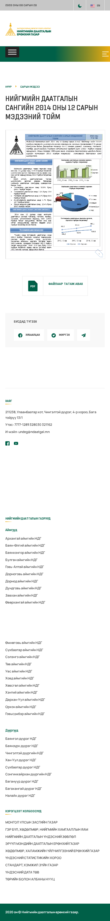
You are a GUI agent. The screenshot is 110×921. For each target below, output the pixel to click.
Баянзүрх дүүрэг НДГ (21, 746)
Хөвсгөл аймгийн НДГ (22, 685)
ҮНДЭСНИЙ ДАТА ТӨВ (22, 872)
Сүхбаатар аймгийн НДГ (24, 650)
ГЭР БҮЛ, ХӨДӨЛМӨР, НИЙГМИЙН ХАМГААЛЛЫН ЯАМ (46, 829)
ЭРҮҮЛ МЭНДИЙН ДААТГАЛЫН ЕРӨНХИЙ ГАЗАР (42, 843)
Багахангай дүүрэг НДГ (23, 788)
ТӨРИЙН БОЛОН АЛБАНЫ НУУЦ (30, 879)
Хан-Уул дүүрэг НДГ (20, 760)
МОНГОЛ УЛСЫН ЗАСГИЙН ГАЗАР (31, 822)
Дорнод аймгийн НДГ (21, 581)
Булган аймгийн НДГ (21, 560)
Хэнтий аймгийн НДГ (21, 692)
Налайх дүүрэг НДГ (20, 795)
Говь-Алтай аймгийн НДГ (24, 566)
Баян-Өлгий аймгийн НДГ (25, 545)
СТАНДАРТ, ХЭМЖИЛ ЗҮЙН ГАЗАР (31, 865)
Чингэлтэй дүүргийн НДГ (24, 753)
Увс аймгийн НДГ (18, 671)
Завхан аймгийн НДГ (21, 595)
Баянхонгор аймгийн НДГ (25, 552)
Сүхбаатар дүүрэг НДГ (22, 767)
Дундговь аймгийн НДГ (23, 588)
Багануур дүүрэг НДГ (21, 781)
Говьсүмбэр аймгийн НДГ (25, 713)
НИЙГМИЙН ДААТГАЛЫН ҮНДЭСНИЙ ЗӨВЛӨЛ (40, 836)
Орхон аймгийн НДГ (20, 707)
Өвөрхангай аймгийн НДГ (25, 602)
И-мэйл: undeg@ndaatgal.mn (27, 431)
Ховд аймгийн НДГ (19, 678)
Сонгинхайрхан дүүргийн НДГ (28, 774)
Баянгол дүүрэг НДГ (20, 738)
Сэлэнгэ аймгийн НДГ (22, 657)
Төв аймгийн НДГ (18, 664)
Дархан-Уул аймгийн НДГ (25, 699)
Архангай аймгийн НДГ (23, 538)
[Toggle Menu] (12, 52)
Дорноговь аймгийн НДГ (24, 574)
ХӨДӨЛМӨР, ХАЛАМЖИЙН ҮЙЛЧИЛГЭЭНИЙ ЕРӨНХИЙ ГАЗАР (52, 851)
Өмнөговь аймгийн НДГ (23, 642)
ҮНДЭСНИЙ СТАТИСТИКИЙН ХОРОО (33, 858)
